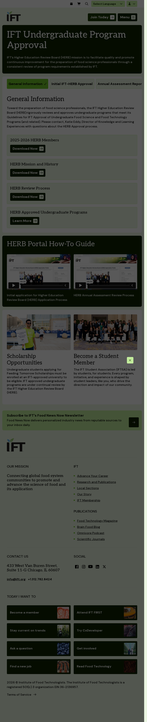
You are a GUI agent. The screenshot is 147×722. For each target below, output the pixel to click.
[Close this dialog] (130, 360)
